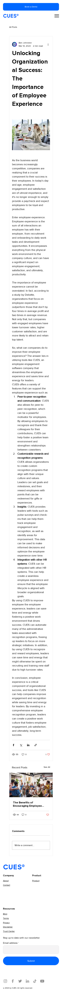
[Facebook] (12, 981)
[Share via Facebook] (13, 745)
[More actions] (48, 44)
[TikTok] (35, 981)
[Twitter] (20, 981)
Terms (6, 918)
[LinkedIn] (27, 981)
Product (35, 880)
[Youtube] (42, 981)
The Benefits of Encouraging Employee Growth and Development (29, 804)
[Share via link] (35, 745)
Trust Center (9, 931)
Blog (5, 914)
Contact (6, 885)
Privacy (6, 922)
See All (47, 767)
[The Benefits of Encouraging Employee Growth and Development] (31, 785)
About (6, 880)
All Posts (13, 27)
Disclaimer (8, 927)
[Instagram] (5, 981)
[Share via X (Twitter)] (20, 745)
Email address (10, 943)
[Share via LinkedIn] (28, 745)
